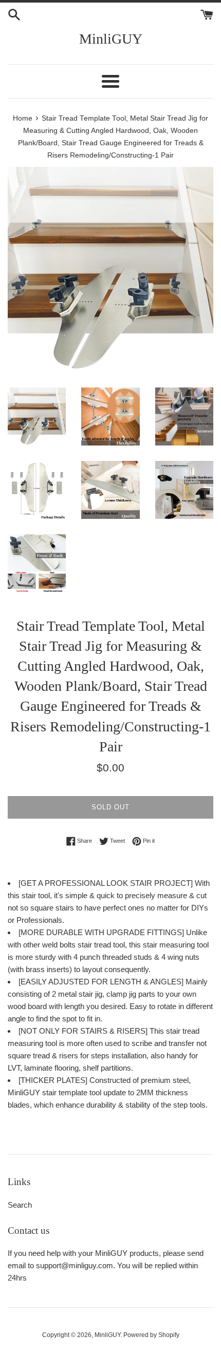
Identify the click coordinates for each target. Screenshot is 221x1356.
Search (20, 1204)
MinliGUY (110, 39)
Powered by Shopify (151, 1335)
